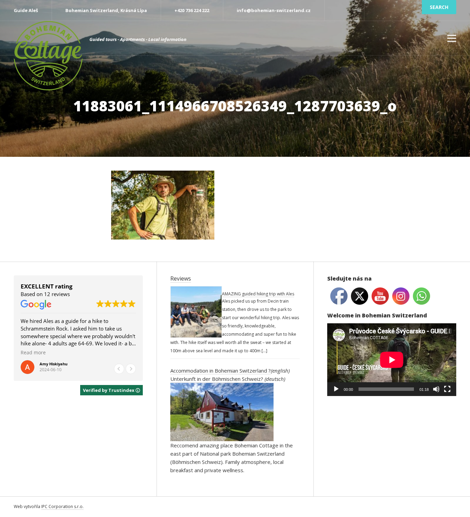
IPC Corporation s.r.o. (62, 506)
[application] (391, 359)
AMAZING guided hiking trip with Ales (258, 294)
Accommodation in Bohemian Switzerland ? (220, 370)
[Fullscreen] (447, 389)
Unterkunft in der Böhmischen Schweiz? (216, 378)
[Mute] (436, 389)
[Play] (336, 389)
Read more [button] (33, 352)
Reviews (180, 278)
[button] (131, 369)
